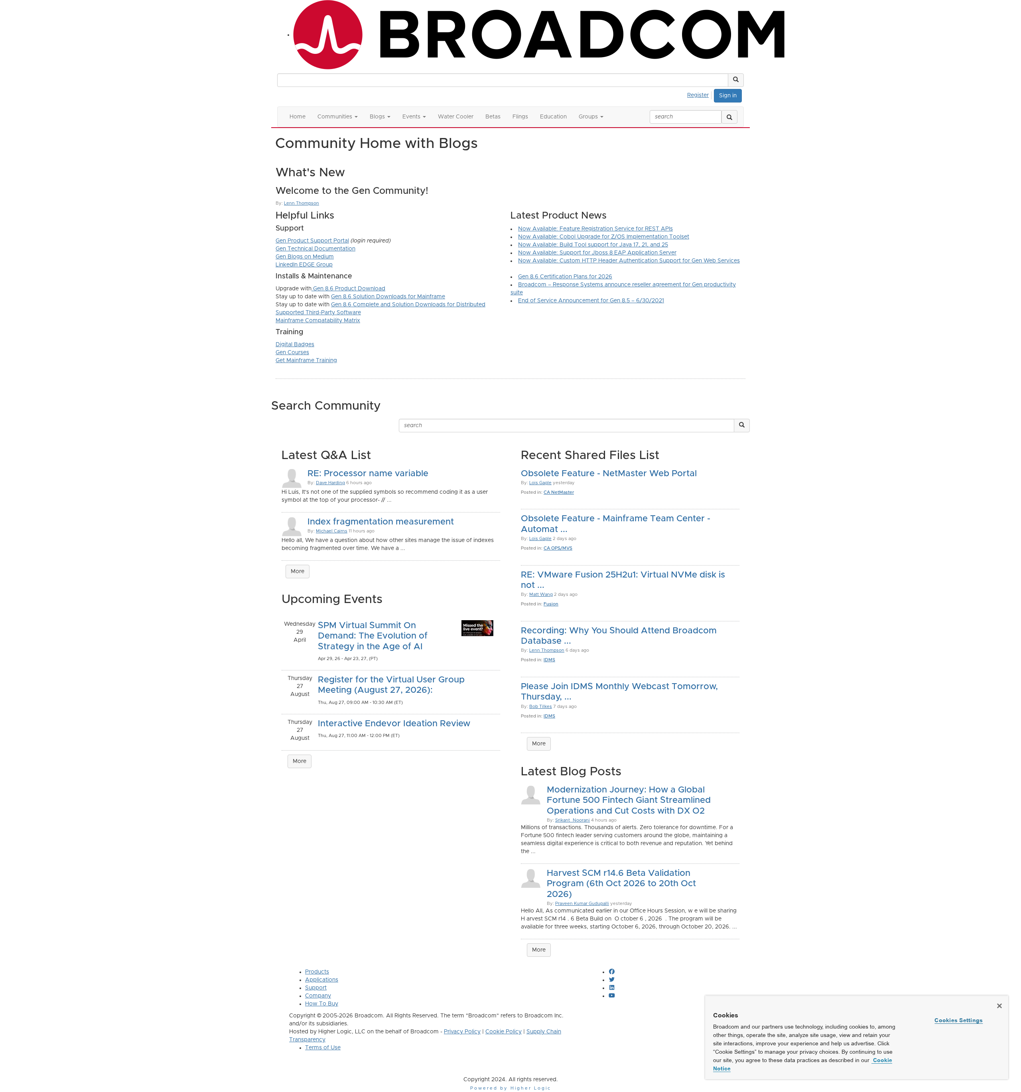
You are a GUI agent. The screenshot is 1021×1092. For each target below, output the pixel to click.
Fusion (551, 604)
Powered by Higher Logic (510, 1088)
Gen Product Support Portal (312, 241)
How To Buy (321, 1004)
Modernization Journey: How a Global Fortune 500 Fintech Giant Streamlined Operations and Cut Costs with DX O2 (629, 801)
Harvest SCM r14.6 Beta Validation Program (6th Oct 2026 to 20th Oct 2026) (621, 884)
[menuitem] (700, 94)
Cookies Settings (958, 1020)
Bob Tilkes (540, 706)
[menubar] (700, 94)
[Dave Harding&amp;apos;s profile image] (292, 478)
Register (698, 95)
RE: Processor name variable (367, 473)
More (299, 761)
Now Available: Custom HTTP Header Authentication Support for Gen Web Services (629, 261)
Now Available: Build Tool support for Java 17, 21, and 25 (593, 245)
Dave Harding (330, 483)
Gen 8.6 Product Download (348, 289)
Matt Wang (541, 594)
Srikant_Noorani (572, 820)
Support (316, 988)
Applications (321, 980)
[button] (736, 80)
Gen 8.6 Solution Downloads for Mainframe (388, 297)
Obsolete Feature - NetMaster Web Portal (609, 473)
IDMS (549, 660)
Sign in (728, 96)
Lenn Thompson (301, 203)
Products (317, 972)
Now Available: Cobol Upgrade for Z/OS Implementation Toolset (603, 237)
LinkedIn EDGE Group (304, 265)
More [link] (297, 571)
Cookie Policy (503, 1032)
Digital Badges (295, 344)
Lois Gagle (540, 483)
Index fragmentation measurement (380, 522)
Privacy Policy (462, 1032)
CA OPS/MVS (558, 548)
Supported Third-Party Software (318, 312)
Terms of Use (323, 1048)
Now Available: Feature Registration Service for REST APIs (595, 229)
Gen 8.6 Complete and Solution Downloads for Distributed (408, 304)
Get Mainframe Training (306, 360)
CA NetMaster (559, 492)
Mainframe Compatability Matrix (318, 320)
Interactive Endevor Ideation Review (394, 723)
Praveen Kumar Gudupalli (582, 903)
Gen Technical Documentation (315, 249)
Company (318, 996)
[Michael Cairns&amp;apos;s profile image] (292, 526)
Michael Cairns (331, 531)
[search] (729, 117)
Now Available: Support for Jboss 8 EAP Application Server (597, 253)
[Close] (999, 1005)
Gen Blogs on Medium (305, 257)
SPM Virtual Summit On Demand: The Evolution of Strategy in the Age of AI (373, 636)
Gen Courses (292, 352)
